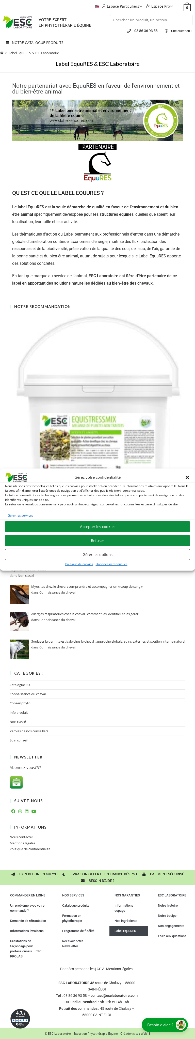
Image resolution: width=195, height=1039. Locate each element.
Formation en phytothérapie (72, 918)
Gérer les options (97, 554)
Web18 (146, 1033)
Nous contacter (21, 837)
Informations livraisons (27, 931)
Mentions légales (22, 843)
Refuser (97, 540)
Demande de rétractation (28, 921)
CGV (100, 969)
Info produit (19, 712)
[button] (187, 477)
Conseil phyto (20, 703)
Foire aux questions (172, 936)
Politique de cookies (79, 564)
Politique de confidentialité (30, 849)
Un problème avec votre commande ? (27, 908)
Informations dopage (124, 908)
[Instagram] (20, 811)
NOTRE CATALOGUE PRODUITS (37, 42)
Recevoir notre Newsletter (72, 943)
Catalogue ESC (20, 685)
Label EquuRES (125, 931)
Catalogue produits (75, 905)
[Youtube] (33, 811)
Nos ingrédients (126, 921)
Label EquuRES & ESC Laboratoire (34, 53)
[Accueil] (2, 53)
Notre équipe (167, 916)
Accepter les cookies (97, 526)
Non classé (18, 721)
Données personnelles (111, 564)
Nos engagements (171, 926)
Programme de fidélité (78, 931)
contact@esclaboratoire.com (114, 996)
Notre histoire (168, 905)
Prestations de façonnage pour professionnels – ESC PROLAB (25, 948)
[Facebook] (13, 811)
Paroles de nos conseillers (29, 731)
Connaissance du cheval (28, 694)
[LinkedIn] (26, 811)
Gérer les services (20, 515)
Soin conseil (18, 740)
